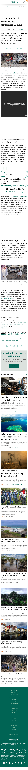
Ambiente (3, 517)
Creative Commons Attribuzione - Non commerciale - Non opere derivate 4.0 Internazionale (13, 335)
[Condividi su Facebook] (7, 48)
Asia (18, 339)
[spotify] (12, 763)
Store (7, 2)
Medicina (22, 339)
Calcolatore (14, 708)
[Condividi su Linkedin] (14, 48)
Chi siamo (14, 723)
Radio (14, 699)
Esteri (2, 411)
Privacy (14, 729)
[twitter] (6, 763)
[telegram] (24, 763)
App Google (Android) (14, 697)
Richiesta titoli (14, 703)
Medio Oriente (4, 340)
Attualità (14, 690)
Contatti (14, 721)
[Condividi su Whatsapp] (17, 48)
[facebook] (4, 763)
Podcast (14, 701)
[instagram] (18, 763)
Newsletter (14, 692)
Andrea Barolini (19, 29)
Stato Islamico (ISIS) (13, 340)
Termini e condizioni (14, 734)
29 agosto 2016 (9, 191)
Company (14, 718)
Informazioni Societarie (14, 732)
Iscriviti (12, 366)
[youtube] (15, 763)
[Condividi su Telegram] (21, 48)
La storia (14, 725)
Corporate (14, 706)
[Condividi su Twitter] (10, 48)
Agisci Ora (14, 710)
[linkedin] (21, 763)
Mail (14, 727)
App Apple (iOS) (14, 695)
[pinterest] (9, 763)
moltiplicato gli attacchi (7, 299)
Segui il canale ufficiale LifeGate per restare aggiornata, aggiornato (13, 325)
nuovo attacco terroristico (8, 73)
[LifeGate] (14, 2)
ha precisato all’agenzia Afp (19, 197)
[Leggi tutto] (26, 374)
